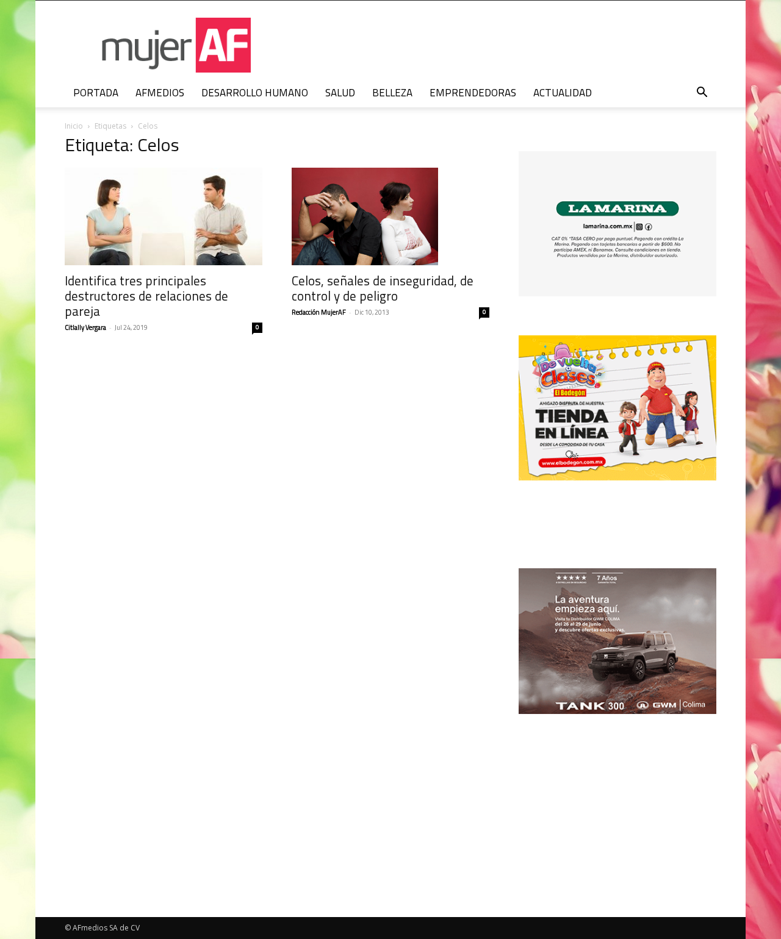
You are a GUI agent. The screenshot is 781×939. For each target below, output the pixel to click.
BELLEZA (392, 93)
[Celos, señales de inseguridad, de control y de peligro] (390, 216)
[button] (701, 93)
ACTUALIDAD (562, 93)
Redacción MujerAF (319, 312)
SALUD (340, 93)
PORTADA (95, 93)
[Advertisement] (617, 793)
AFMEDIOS (159, 93)
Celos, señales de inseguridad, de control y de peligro (382, 288)
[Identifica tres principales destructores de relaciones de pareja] (163, 216)
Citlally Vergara (85, 327)
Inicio (74, 126)
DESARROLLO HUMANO (254, 93)
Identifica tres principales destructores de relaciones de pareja (146, 296)
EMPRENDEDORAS (473, 93)
